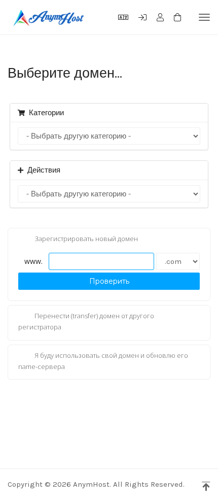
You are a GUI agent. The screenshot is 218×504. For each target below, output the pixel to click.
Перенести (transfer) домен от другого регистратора (86, 322)
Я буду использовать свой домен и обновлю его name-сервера (103, 361)
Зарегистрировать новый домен (86, 239)
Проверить (109, 281)
